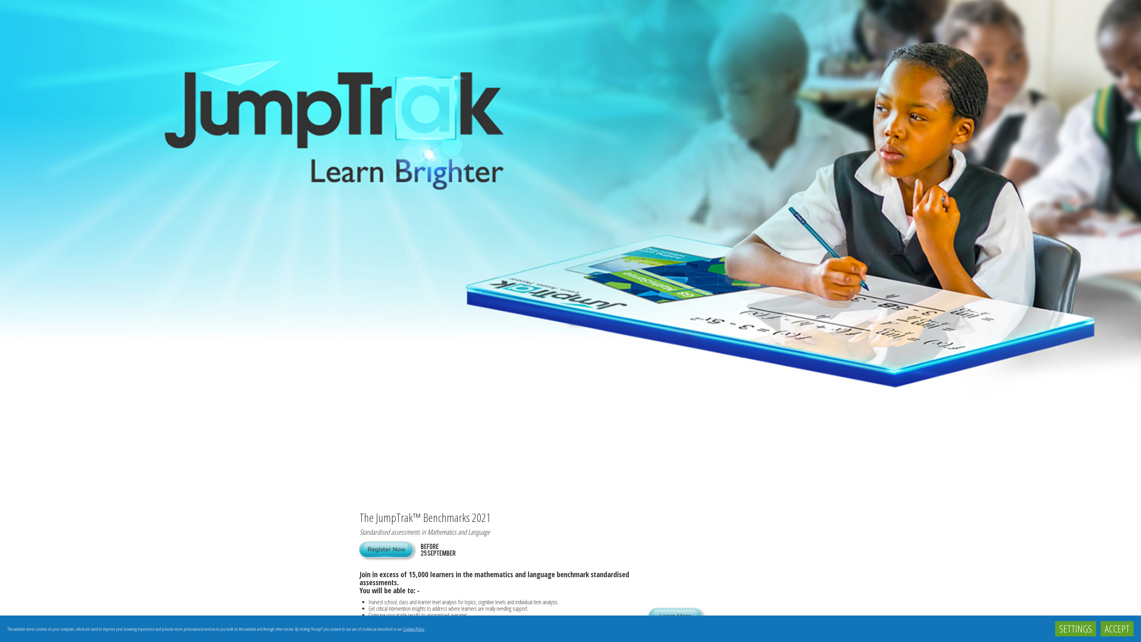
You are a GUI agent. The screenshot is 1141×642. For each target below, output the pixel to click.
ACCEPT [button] (1117, 628)
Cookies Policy (413, 629)
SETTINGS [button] (1075, 628)
